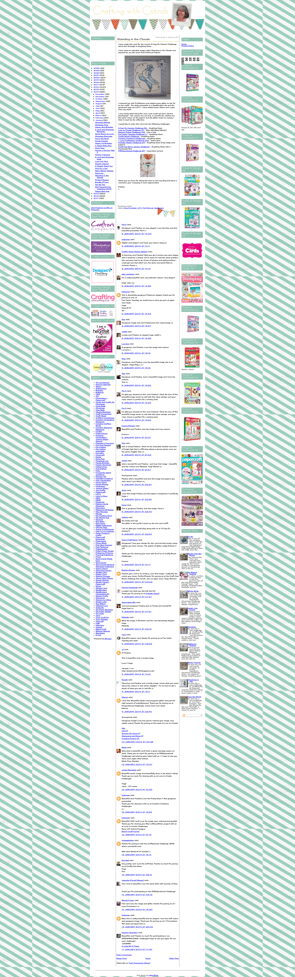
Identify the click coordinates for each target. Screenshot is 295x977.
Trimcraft (100, 621)
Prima (98, 557)
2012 (96, 196)
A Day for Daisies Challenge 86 (132, 128)
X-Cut (98, 635)
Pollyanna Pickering (104, 553)
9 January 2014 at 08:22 (137, 644)
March (99, 115)
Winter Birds (193, 591)
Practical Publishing (104, 555)
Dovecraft (100, 455)
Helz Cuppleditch (103, 480)
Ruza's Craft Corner (131, 831)
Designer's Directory (105, 443)
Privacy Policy (187, 46)
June (98, 108)
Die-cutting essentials (101, 450)
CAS (98, 394)
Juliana (125, 517)
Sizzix (98, 586)
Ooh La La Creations (105, 531)
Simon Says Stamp (104, 578)
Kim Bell (125, 860)
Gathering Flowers (192, 644)
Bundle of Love (102, 182)
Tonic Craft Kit (102, 617)
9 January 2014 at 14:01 (136, 674)
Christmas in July (193, 680)
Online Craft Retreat (105, 529)
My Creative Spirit (104, 516)
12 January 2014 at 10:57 (137, 764)
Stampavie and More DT (132, 736)
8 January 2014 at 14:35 (136, 286)
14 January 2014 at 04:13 (137, 895)
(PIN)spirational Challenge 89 (131, 151)
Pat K (124, 225)
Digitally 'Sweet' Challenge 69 (131, 143)
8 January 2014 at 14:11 (136, 246)
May (98, 111)
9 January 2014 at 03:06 (137, 582)
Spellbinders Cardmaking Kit (102, 593)
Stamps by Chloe (103, 600)
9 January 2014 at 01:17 (136, 565)
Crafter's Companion (105, 418)
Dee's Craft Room (130, 540)
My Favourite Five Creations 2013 (103, 188)
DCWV (99, 431)
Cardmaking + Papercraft (102, 399)
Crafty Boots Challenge (128, 136)
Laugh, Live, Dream (193, 609)
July (98, 106)
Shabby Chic (101, 572)
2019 (97, 80)
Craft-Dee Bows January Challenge (134, 147)
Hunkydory (100, 486)
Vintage (99, 627)
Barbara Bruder (128, 570)
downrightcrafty (129, 602)
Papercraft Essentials (100, 538)
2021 (96, 75)
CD (97, 396)
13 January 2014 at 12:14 (137, 855)
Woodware (100, 633)
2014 (96, 92)
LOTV (98, 494)
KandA (125, 680)
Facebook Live (102, 461)
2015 (97, 89)
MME (98, 500)
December (100, 94)
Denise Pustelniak (130, 587)
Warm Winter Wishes (104, 171)
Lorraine (125, 344)
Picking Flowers (102, 180)
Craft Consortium (103, 414)
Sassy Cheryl (102, 568)
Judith (124, 332)
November (100, 97)
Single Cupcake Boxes (194, 554)
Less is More (101, 496)
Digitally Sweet (152, 593)
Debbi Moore (102, 433)
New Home (100, 523)
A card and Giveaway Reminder (104, 130)
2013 (96, 194)
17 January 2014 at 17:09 (137, 949)
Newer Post (122, 958)
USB (98, 623)
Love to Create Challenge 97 (131, 130)
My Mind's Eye (102, 518)
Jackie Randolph (129, 770)
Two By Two (100, 185)
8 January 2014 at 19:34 (136, 403)
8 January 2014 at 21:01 (136, 437)
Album (98, 386)
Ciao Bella (100, 410)
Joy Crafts (100, 490)
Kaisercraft (100, 492)
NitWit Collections (104, 525)
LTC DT (125, 731)
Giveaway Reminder (103, 136)
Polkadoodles (102, 549)
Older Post (174, 958)
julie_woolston (128, 274)
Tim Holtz (100, 613)
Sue (123, 319)
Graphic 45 (101, 477)
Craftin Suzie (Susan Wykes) (135, 252)
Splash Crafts (102, 596)
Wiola (124, 747)
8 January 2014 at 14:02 (136, 234)
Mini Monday (102, 512)
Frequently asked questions (103, 474)
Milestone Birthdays (105, 510)
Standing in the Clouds (102, 176)
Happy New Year (102, 191)
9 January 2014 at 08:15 (137, 629)
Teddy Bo (100, 608)
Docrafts (100, 453)
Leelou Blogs (153, 975)
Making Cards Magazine (102, 505)
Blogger (108, 639)
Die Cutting (101, 447)
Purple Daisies (101, 141)
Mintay (99, 514)
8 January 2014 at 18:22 (136, 385)
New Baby (100, 522)
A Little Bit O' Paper (130, 946)
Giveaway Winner (102, 122)
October (99, 99)
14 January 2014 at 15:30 (137, 909)
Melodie (125, 617)
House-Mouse (102, 484)
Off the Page (101, 527)
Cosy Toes (100, 148)
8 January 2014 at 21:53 (136, 455)
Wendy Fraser (128, 900)
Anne (124, 490)
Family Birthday (102, 463)
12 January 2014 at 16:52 (137, 790)
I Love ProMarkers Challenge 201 (133, 140)
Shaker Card (101, 574)
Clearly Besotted (103, 412)
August (99, 104)
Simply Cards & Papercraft (102, 583)
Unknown (126, 239)
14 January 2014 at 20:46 (137, 927)
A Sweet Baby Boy (103, 146)
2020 (97, 78)
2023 (97, 70)
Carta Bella (100, 406)
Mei (123, 728)
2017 (96, 85)
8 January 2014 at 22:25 (137, 499)
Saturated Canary (103, 570)
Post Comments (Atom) (139, 963)
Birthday (99, 390)
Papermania (101, 541)
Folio (98, 471)
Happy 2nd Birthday (104, 127)
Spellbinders (101, 590)
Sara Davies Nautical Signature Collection (105, 566)
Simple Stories (102, 580)
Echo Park (100, 459)
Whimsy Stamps (103, 631)
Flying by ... (100, 173)
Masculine (100, 508)
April (98, 113)
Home (147, 958)
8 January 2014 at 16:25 (136, 338)
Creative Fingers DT (131, 739)
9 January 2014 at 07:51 (137, 612)
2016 (97, 87)
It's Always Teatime (192, 573)
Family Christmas (103, 465)
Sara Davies (101, 563)
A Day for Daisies (130, 208)
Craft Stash (101, 416)
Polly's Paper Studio (105, 551)
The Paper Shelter (103, 612)
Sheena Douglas (103, 576)
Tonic (98, 615)
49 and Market (102, 383)
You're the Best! (102, 139)
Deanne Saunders (130, 932)
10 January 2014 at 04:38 (137, 742)
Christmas (100, 408)
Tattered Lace (102, 606)
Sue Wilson (101, 604)
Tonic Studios (102, 619)
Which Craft (101, 629)
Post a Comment (124, 955)
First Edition (101, 469)
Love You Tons (101, 161)
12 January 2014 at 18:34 (137, 812)
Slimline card (101, 588)
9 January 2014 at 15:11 (136, 692)
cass (124, 635)
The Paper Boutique (104, 610)
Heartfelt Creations (104, 478)
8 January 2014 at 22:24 (137, 485)
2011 (96, 198)
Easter (98, 457)
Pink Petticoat (102, 547)
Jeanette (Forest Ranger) (133, 880)
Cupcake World (194, 697)
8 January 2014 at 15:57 (136, 326)
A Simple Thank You (104, 166)
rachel (124, 461)
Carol (124, 505)
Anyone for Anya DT (131, 733)
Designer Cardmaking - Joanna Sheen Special (102, 438)
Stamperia (100, 598)
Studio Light (101, 602)
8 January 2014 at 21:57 (136, 470)
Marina (125, 697)
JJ (123, 649)
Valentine (100, 625)
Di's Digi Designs (103, 445)
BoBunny (100, 392)
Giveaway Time (101, 125)
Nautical (99, 520)
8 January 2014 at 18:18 (136, 368)
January (99, 120)
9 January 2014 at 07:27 (137, 597)
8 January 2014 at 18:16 (136, 353)
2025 (97, 68)
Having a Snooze (102, 155)
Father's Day (101, 467)
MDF (98, 498)
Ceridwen (192, 627)
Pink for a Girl (101, 168)
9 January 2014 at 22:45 (137, 712)
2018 (96, 82)
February (100, 118)
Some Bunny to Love (104, 134)
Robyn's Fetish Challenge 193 (131, 132)
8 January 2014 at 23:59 (137, 534)
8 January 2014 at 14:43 (136, 314)
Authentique (101, 388)
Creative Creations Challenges (131, 138)
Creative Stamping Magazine (104, 429)
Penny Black (101, 543)
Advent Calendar (103, 385)
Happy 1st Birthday (103, 143)
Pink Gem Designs (104, 545)
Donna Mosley (128, 426)
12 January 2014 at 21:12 (137, 835)
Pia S (124, 391)
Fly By (190, 537)
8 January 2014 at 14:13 (136, 269)
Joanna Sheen (102, 488)
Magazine (100, 502)
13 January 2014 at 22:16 (137, 875)
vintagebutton (128, 840)
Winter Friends (194, 663)
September (101, 101)
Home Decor (101, 482)
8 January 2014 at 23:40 (137, 512)
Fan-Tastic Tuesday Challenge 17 (132, 134)
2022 (97, 73)
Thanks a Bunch (102, 164)
